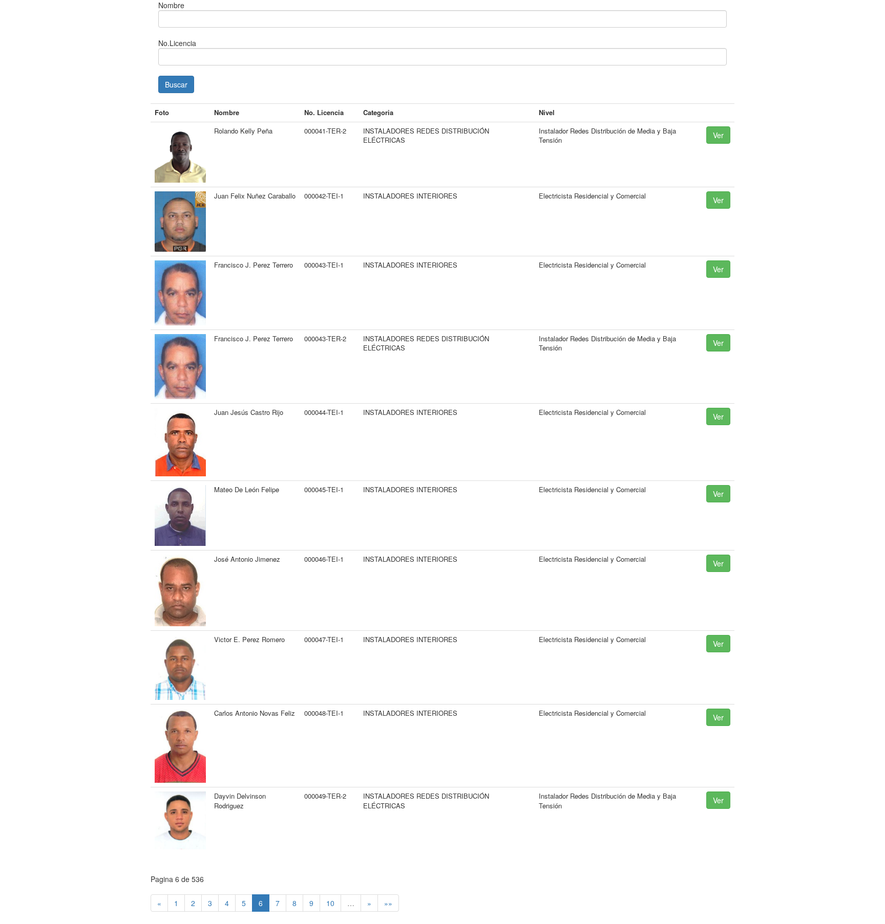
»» (388, 903)
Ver (718, 135)
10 (330, 903)
